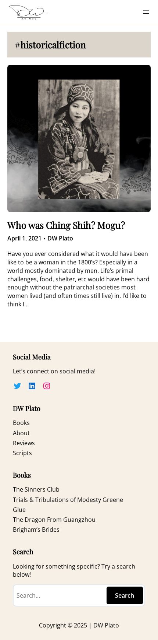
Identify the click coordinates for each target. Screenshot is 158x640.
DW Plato (60, 238)
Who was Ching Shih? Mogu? (66, 225)
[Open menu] (146, 12)
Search (124, 595)
